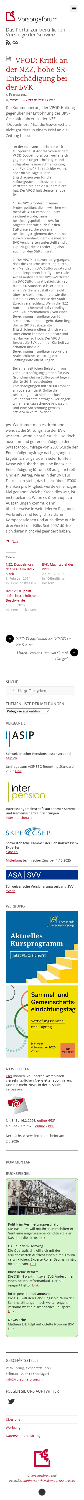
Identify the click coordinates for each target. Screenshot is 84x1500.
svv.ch (10, 891)
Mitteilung (14, 860)
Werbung (13, 1427)
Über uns (13, 1419)
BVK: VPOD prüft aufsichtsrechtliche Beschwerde (21, 596)
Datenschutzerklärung (23, 1435)
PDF (52, 1120)
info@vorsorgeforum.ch (24, 1379)
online (42, 1120)
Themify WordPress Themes (57, 1481)
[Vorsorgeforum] (31, 20)
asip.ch (11, 758)
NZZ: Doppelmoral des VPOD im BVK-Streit (20, 569)
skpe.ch (12, 852)
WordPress (30, 1481)
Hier (9, 1076)
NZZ (14, 541)
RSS (15, 42)
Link (18, 771)
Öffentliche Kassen (40, 100)
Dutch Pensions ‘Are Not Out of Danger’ (46, 656)
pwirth (14, 100)
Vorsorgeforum (40, 1475)
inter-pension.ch (19, 817)
